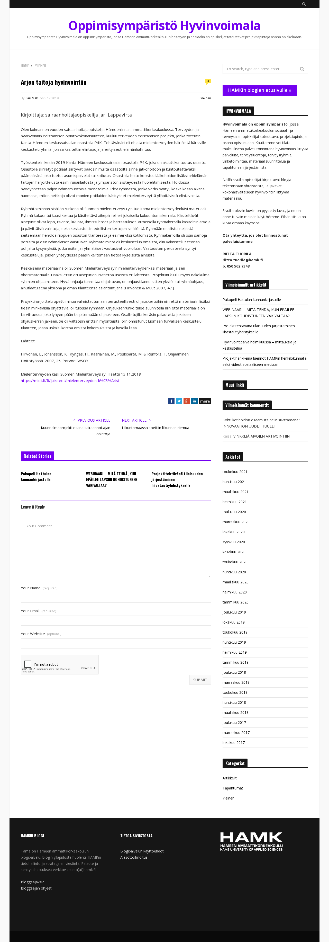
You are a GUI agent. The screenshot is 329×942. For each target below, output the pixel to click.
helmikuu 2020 (235, 592)
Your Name (39, 588)
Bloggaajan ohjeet (36, 888)
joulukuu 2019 (234, 612)
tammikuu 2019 (236, 662)
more (205, 401)
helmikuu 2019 (235, 652)
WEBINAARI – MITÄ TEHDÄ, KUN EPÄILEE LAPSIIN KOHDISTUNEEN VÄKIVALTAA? (111, 479)
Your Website (41, 634)
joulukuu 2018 (234, 672)
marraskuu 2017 (236, 732)
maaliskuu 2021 (236, 491)
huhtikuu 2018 (234, 702)
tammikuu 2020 (236, 602)
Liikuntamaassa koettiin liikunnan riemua (155, 427)
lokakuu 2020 (234, 531)
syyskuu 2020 (234, 541)
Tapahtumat (233, 788)
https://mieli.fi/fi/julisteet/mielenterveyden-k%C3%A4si (70, 380)
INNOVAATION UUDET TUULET (249, 426)
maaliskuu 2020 (236, 582)
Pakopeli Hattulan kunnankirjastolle (36, 476)
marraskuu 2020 (236, 521)
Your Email (38, 611)
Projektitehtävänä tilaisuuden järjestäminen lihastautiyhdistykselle (177, 479)
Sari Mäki (32, 98)
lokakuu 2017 (234, 742)
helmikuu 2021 (235, 501)
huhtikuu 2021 (234, 481)
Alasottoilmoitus (134, 857)
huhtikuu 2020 (234, 572)
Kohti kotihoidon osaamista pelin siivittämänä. (261, 419)
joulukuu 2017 (234, 722)
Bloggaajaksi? (32, 881)
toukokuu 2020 (235, 561)
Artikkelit (230, 778)
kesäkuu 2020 (234, 551)
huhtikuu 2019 (234, 642)
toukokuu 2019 (235, 632)
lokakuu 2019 (234, 622)
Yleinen (205, 98)
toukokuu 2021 (235, 471)
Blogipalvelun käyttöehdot (142, 851)
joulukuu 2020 (234, 511)
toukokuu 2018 (235, 692)
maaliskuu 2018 (236, 712)
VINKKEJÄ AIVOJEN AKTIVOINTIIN (261, 436)
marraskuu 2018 (236, 682)
